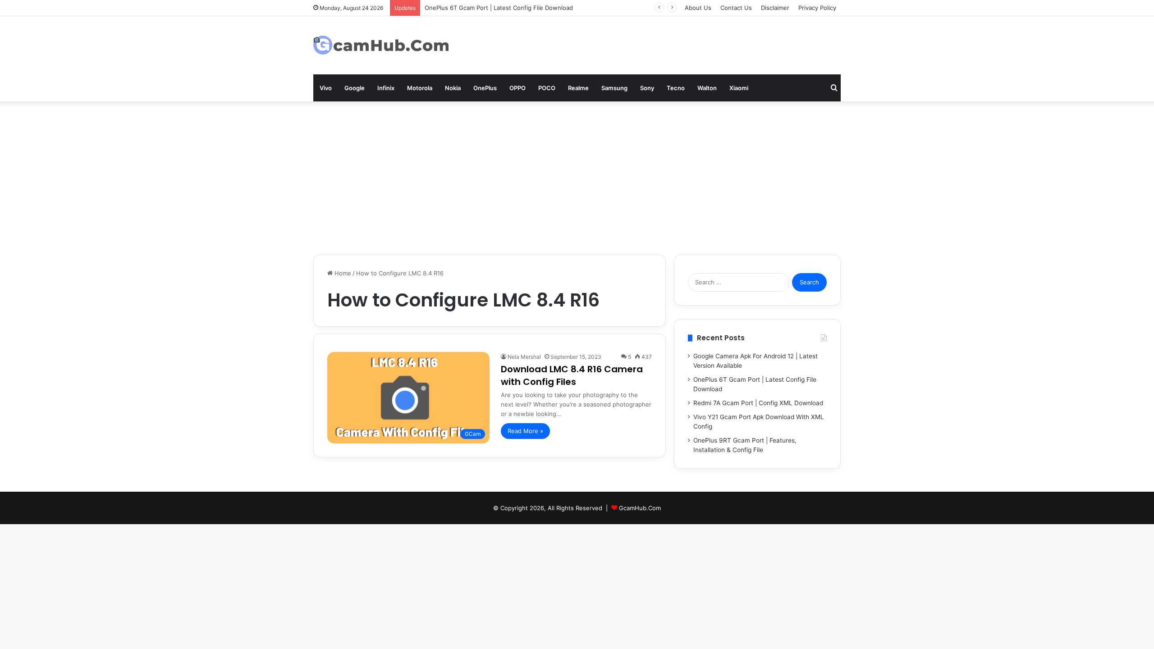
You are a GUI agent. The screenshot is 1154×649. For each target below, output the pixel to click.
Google (354, 87)
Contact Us (736, 7)
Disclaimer (775, 7)
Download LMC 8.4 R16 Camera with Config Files (572, 375)
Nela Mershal (524, 356)
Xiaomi (738, 87)
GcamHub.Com (640, 508)
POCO (546, 87)
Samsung (614, 87)
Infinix (385, 87)
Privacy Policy (817, 7)
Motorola (419, 87)
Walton (707, 87)
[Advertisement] (577, 178)
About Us (698, 7)
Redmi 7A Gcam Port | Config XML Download (758, 403)
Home (342, 273)
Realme (578, 87)
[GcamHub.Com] (381, 45)
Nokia (453, 87)
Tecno (676, 87)
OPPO (517, 87)
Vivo (326, 87)
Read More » (525, 430)
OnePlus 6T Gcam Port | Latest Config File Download (499, 7)
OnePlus (485, 87)
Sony (647, 87)
